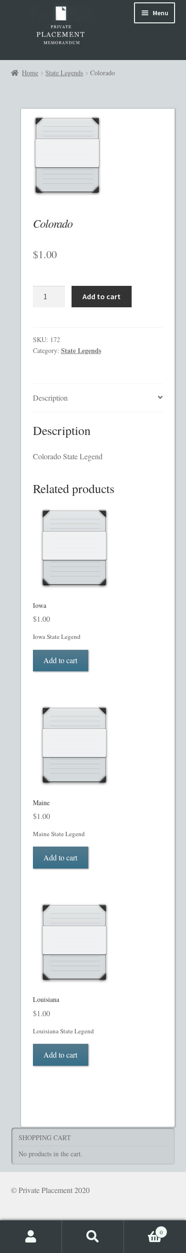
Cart (143, 1229)
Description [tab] (50, 398)
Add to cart (102, 296)
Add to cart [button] (60, 660)
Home (30, 72)
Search (93, 1237)
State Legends (64, 72)
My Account (31, 1237)
